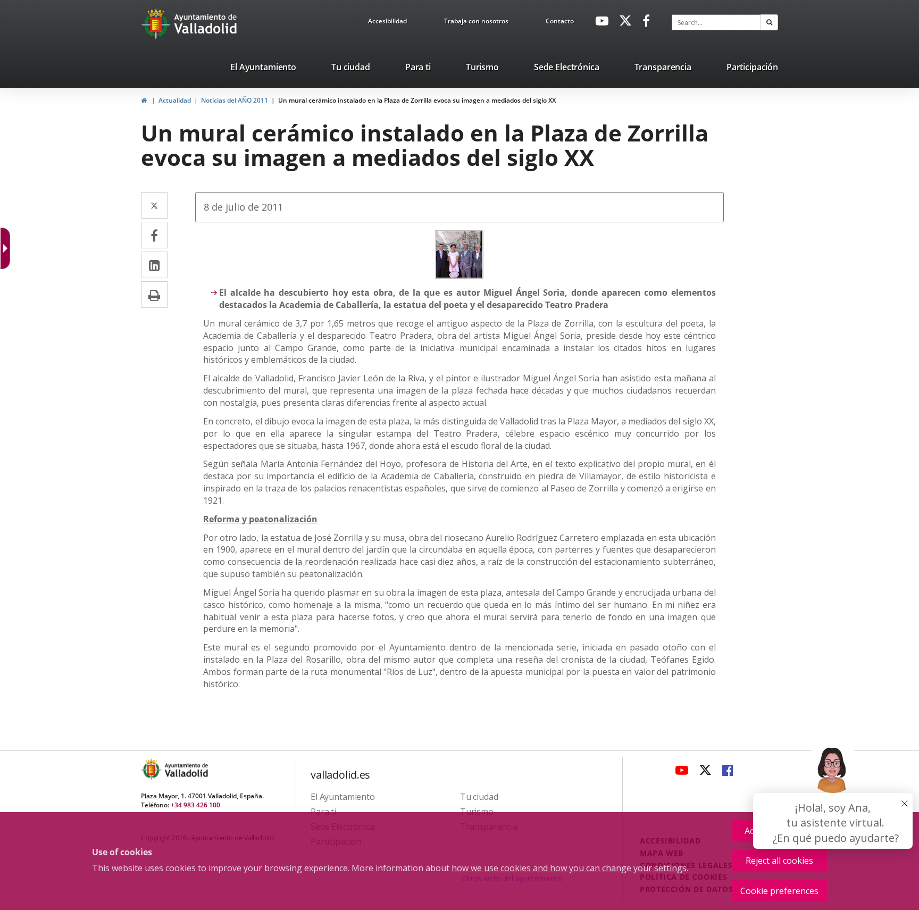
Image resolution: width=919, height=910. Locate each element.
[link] (387, 22)
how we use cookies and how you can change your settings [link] (569, 868)
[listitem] (263, 69)
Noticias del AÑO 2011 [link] (234, 100)
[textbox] (716, 22)
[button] (769, 22)
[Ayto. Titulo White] (205, 24)
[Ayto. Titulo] (185, 769)
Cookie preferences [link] (779, 891)
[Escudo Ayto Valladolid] (152, 769)
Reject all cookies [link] (779, 860)
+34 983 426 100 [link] (195, 804)
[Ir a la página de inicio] (157, 24)
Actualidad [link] (174, 100)
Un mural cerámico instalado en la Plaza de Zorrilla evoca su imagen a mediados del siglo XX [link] (417, 100)
